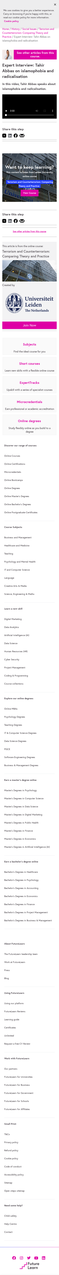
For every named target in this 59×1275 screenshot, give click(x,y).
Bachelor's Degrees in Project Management (26, 912)
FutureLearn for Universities (18, 1076)
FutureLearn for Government (18, 1093)
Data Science (10, 643)
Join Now (29, 325)
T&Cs (7, 1134)
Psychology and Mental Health (20, 561)
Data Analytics (11, 627)
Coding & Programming (16, 675)
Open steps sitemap (14, 1190)
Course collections (13, 683)
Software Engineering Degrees (19, 757)
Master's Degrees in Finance (18, 830)
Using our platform (14, 1003)
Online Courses (12, 455)
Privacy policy (11, 1142)
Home (5, 29)
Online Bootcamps (13, 480)
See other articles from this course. (35, 54)
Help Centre (10, 1223)
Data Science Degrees (15, 741)
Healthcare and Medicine (16, 545)
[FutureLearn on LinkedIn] (43, 1257)
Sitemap (8, 1182)
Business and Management (17, 537)
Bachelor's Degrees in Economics (21, 896)
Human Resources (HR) (16, 651)
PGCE (7, 749)
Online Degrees (12, 488)
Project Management (14, 667)
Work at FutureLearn (14, 962)
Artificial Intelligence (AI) (16, 635)
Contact (8, 1232)
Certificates (10, 1027)
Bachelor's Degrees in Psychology (21, 880)
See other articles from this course (29, 231)
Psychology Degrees (14, 716)
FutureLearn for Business (17, 1085)
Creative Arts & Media (15, 585)
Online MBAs (11, 708)
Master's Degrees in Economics (20, 838)
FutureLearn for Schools (16, 1101)
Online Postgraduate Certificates (21, 512)
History (15, 29)
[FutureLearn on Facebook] (15, 1257)
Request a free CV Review (17, 1043)
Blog (6, 978)
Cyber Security (11, 659)
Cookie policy (11, 1158)
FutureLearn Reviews (14, 1011)
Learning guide (11, 1019)
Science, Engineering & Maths (19, 594)
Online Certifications (14, 463)
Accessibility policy (14, 1174)
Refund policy (11, 1150)
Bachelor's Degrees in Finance (19, 904)
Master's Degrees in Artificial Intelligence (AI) (27, 846)
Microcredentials (12, 472)
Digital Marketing (13, 619)
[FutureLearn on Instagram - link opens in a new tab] (21, 1257)
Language (9, 577)
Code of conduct (12, 1166)
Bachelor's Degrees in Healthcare (21, 872)
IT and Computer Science (17, 569)
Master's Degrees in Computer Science (23, 798)
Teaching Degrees (13, 724)
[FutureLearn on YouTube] (36, 1257)
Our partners (10, 1068)
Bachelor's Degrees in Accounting (21, 888)
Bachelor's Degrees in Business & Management (28, 920)
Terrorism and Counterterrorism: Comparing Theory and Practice (28, 32)
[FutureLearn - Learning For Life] (29, 1265)
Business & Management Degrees (21, 765)
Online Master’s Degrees (16, 496)
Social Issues (29, 29)
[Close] (55, 4)
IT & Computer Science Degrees (20, 733)
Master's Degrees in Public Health (21, 822)
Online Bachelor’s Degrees (17, 504)
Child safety (10, 1215)
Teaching (8, 553)
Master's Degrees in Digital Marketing (23, 814)
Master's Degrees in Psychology (20, 790)
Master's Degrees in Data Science (21, 806)
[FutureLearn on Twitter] (28, 1257)
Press (7, 970)
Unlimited (9, 1035)
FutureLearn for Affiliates (17, 1109)
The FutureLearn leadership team (21, 954)
